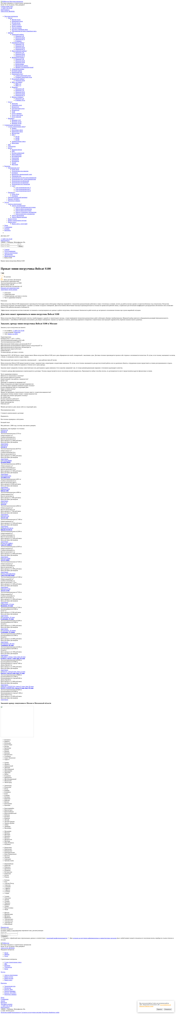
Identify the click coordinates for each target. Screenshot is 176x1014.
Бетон (10, 148)
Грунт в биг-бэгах (17, 115)
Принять (159, 1009)
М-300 (17, 140)
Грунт (10, 102)
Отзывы (6, 228)
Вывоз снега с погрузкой (19, 224)
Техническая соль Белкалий (20, 181)
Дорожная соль (16, 176)
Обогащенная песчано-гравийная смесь (24, 31)
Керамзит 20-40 (16, 123)
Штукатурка (15, 133)
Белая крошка (19, 64)
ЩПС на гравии (17, 82)
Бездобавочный (16, 156)
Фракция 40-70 (20, 39)
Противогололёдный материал (17, 197)
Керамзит (11, 118)
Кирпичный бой (17, 72)
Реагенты (7, 166)
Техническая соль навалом (20, 171)
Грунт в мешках (17, 113)
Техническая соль (13, 168)
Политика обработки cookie (50, 1012)
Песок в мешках (17, 26)
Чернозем (15, 103)
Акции (3, 1001)
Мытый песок (16, 19)
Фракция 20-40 (20, 38)
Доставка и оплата (6, 1004)
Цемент (14, 128)
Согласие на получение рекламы (31, 1012)
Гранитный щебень (18, 34)
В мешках (18, 41)
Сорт (13, 186)
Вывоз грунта (12, 219)
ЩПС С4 (18, 84)
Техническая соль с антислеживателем (24, 179)
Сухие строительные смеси (16, 126)
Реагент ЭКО (8, 989)
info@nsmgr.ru (5, 10)
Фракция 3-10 (19, 44)
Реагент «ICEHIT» (14, 199)
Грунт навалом (16, 117)
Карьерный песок (17, 21)
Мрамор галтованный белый (24, 67)
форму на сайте (13, 334)
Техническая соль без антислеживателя (24, 177)
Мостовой (15, 164)
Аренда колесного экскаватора (25, 214)
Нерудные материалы (11, 16)
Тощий (14, 163)
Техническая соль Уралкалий (21, 184)
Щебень (10, 33)
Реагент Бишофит (9, 991)
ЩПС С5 (18, 85)
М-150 (17, 136)
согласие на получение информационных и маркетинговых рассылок (95, 938)
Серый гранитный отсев (23, 75)
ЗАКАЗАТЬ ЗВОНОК (8, 11)
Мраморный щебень (21, 65)
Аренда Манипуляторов (19, 217)
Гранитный (15, 158)
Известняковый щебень (19, 51)
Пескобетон (15, 161)
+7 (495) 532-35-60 (6, 8)
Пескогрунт (15, 107)
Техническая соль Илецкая (20, 182)
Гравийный (15, 159)
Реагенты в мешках (14, 200)
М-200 (17, 138)
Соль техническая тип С (23, 189)
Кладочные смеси (17, 130)
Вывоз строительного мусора (17, 220)
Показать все (5, 927)
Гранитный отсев (17, 74)
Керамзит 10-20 (16, 121)
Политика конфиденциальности (11, 1012)
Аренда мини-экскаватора (23, 209)
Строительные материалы (12, 125)
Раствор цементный (18, 153)
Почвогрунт (15, 110)
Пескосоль (11, 192)
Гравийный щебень (18, 42)
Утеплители (12, 146)
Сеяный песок (16, 24)
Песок (10, 18)
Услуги (6, 202)
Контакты (7, 230)
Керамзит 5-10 (16, 120)
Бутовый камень (17, 70)
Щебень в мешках (17, 97)
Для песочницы (17, 28)
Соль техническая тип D (23, 191)
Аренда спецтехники (14, 204)
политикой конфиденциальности (57, 938)
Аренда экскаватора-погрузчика (25, 207)
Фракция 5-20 (19, 36)
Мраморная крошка (18, 57)
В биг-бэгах (15, 169)
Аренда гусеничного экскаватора (25, 212)
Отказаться (167, 1009)
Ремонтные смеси (17, 131)
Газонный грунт (17, 105)
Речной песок (16, 23)
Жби (9, 145)
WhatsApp (17, 332)
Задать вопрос (13, 289)
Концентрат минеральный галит (22, 174)
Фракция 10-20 (20, 61)
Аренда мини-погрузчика (23, 210)
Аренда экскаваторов (18, 205)
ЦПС (13, 135)
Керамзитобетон (17, 149)
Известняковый (16, 154)
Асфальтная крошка (18, 69)
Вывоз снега (12, 222)
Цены (6, 225)
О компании (8, 227)
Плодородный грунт (18, 108)
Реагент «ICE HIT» (10, 993)
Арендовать (4, 289)
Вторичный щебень (18, 79)
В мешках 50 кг (20, 100)
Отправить (4, 936)
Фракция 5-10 (19, 90)
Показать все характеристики (10, 288)
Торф (13, 112)
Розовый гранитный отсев (23, 77)
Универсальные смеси (19, 141)
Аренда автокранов (18, 215)
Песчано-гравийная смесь (20, 29)
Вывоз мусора (8, 978)
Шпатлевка (15, 143)
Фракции (15, 87)
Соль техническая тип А (23, 187)
